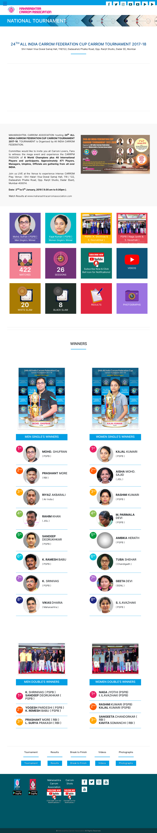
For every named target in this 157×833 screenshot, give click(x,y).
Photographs (126, 763)
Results (55, 763)
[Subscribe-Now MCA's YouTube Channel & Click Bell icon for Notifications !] (54, 796)
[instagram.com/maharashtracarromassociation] (123, 4)
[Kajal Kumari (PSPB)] (115, 398)
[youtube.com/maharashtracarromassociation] (130, 4)
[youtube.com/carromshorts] (84, 789)
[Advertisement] (78, 87)
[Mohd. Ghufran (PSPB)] (42, 398)
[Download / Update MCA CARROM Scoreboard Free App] (152, 4)
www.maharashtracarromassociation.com (49, 196)
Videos (102, 763)
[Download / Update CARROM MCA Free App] (145, 4)
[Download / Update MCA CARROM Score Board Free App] (32, 787)
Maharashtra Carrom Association (71, 831)
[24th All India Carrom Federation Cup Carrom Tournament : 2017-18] (115, 154)
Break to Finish (78, 763)
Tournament (31, 763)
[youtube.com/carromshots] (138, 4)
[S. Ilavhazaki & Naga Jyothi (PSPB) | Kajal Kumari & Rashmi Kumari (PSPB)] (115, 658)
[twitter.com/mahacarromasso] (116, 4)
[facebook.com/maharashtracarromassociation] (109, 4)
